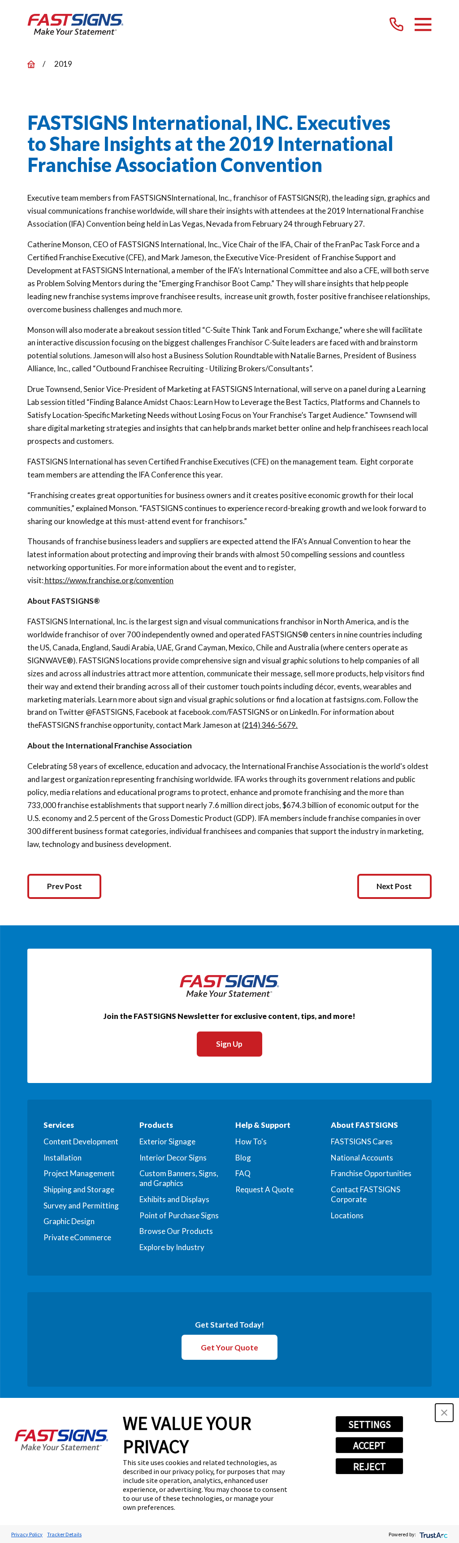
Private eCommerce (77, 1237)
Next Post (394, 886)
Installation (62, 1157)
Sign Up (229, 1044)
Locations (347, 1215)
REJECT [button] (369, 1466)
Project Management (79, 1173)
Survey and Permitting (81, 1205)
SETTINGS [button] (369, 1424)
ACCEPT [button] (369, 1445)
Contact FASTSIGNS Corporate (365, 1194)
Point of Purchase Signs (179, 1215)
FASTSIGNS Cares (362, 1141)
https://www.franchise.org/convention (108, 580)
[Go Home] (31, 64)
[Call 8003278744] (396, 24)
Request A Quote (264, 1189)
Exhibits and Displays (174, 1199)
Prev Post (64, 886)
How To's (251, 1141)
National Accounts (362, 1157)
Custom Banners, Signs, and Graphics (178, 1178)
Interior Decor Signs (173, 1157)
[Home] (75, 24)
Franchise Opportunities (371, 1173)
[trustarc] (433, 1534)
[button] (444, 1413)
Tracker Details (64, 1534)
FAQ (243, 1173)
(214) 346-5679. (270, 725)
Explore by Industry (171, 1247)
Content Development (80, 1141)
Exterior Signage (167, 1141)
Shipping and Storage (78, 1189)
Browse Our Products (176, 1231)
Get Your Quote (229, 1347)
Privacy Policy (27, 1534)
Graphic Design (69, 1221)
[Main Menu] (423, 24)
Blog (243, 1157)
